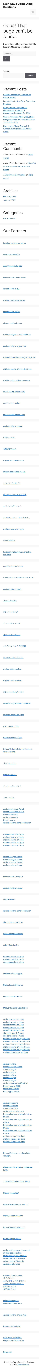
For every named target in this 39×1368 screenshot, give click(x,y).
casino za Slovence (11, 1264)
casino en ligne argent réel (14, 346)
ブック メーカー (10, 600)
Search (6, 71)
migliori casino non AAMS (14, 472)
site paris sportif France (13, 1033)
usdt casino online (11, 726)
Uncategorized (9, 218)
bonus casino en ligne (12, 738)
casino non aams (10, 814)
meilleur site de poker (12, 1275)
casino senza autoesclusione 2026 (18, 577)
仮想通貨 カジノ (10, 775)
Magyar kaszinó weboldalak (15, 1008)
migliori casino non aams (14, 300)
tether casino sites (11, 1089)
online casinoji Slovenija (13, 1261)
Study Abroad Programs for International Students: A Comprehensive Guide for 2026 (17, 110)
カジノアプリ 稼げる (11, 483)
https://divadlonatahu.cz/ (14, 1227)
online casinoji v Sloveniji (14, 1258)
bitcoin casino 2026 (11, 1086)
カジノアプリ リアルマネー (14, 1281)
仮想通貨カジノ (9, 449)
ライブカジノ (8, 1278)
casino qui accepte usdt (13, 1111)
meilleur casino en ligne (13, 529)
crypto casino (9, 899)
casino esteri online (11, 312)
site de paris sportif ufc (13, 922)
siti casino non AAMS (12, 1303)
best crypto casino (11, 1091)
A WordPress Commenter (14, 175)
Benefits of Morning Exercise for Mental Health (19, 166)
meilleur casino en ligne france (16, 1039)
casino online (9, 540)
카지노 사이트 (9, 437)
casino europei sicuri (12, 589)
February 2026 (9, 196)
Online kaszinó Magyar (13, 985)
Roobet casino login (11, 1326)
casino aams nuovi (11, 289)
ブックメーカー (9, 763)
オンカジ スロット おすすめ (14, 495)
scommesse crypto (11, 254)
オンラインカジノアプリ (13, 658)
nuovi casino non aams (13, 566)
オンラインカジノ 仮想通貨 (14, 646)
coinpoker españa (11, 1301)
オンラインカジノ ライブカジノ (16, 517)
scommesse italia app (12, 266)
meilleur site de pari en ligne (15, 1052)
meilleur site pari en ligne (14, 1136)
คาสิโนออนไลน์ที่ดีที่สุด (12, 1338)
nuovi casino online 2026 (14, 392)
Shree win (7, 1352)
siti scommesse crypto (13, 876)
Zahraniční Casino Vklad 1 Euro (16, 1181)
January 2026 (9, 200)
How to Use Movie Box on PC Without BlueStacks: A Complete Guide (17, 129)
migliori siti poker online (13, 460)
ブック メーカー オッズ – (13, 1284)
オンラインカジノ (10, 612)
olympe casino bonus (12, 323)
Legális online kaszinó (12, 996)
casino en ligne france (12, 426)
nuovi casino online (11, 403)
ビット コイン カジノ (12, 786)
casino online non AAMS (13, 809)
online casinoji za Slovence (15, 1256)
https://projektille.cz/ (12, 1239)
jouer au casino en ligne (13, 715)
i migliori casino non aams (14, 243)
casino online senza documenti (16, 1250)
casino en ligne (9, 1064)
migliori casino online (12, 669)
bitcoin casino (9, 820)
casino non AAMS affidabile (15, 1083)
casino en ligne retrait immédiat (17, 334)
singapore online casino (13, 1340)
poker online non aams (13, 934)
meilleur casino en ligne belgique (17, 369)
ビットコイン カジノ (11, 623)
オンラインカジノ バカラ (13, 692)
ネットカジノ (8, 797)
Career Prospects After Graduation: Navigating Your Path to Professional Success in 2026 (19, 119)
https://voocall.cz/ (11, 1193)
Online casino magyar (12, 973)
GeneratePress (23, 1365)
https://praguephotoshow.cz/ (15, 1204)
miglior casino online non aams (16, 380)
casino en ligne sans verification (17, 823)
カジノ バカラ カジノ (12, 506)
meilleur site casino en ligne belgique (19, 357)
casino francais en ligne (13, 1019)
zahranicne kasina (11, 945)
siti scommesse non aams (14, 277)
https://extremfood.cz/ (13, 1216)
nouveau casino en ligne (13, 962)
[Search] (6, 58)
